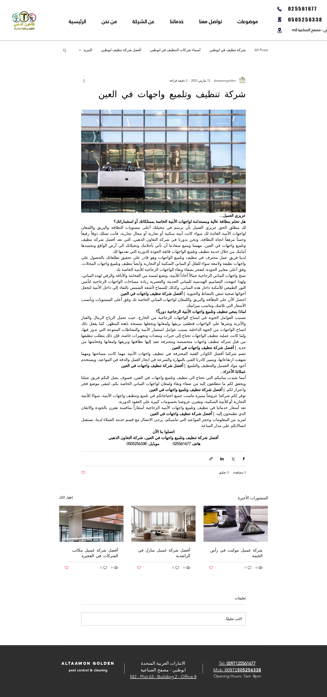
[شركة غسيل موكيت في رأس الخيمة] (236, 524)
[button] (65, 50)
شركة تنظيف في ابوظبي (227, 50)
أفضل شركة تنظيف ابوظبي (121, 50)
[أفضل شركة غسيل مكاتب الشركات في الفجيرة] (91, 524)
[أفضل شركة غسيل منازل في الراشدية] (163, 524)
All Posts (261, 50)
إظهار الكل (66, 497)
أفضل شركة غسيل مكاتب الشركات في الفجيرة (95, 552)
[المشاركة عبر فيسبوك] (244, 459)
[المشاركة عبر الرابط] (211, 459)
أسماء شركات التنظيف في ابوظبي (175, 50)
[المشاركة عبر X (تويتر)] (233, 459)
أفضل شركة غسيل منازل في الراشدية (164, 552)
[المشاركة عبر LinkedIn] (222, 459)
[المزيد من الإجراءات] (84, 80)
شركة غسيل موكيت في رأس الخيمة (236, 552)
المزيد (87, 50)
